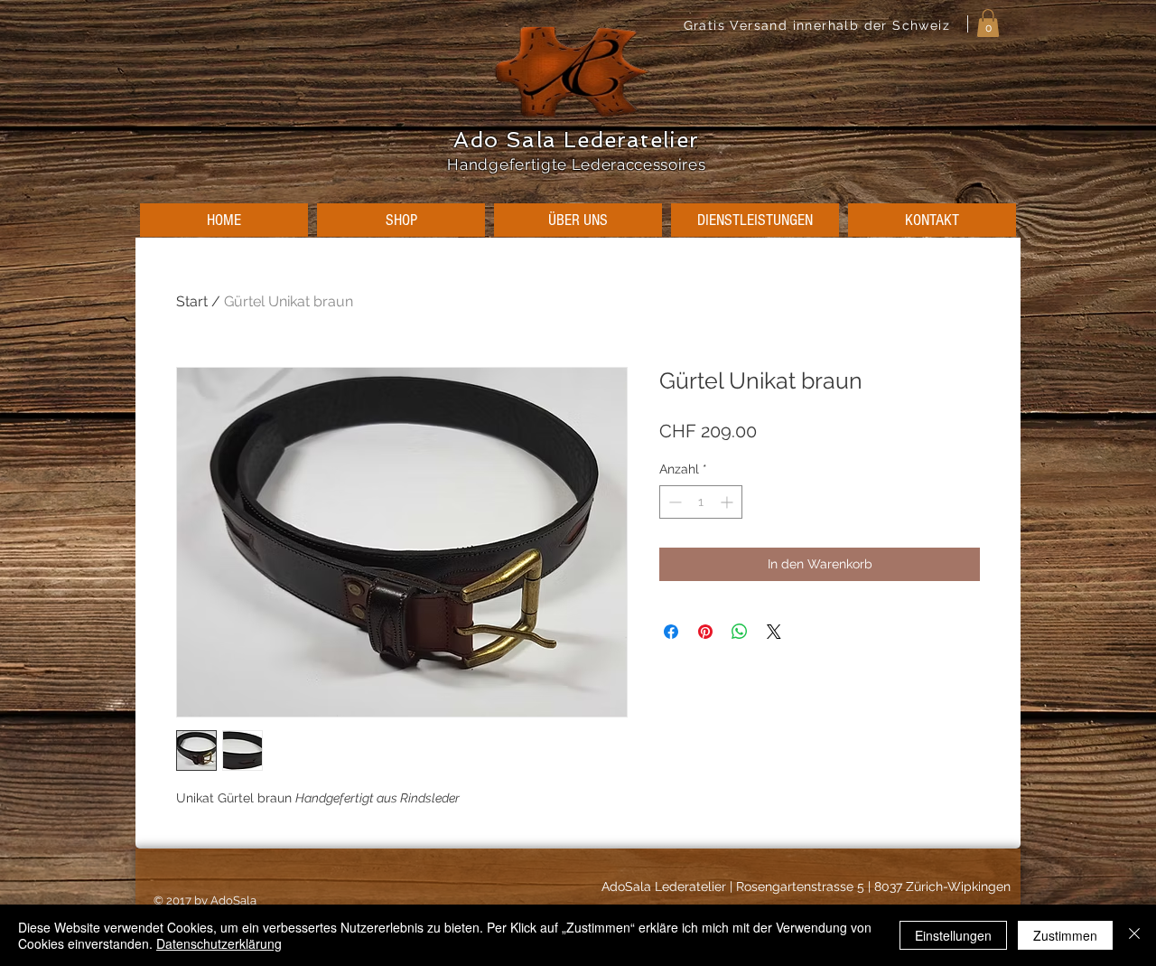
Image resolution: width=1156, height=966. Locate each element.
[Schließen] (1134, 935)
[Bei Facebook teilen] (671, 631)
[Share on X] (774, 631)
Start (192, 301)
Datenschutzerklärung (219, 943)
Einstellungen (953, 935)
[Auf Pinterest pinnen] (705, 631)
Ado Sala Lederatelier (576, 140)
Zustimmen (1065, 935)
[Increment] (728, 502)
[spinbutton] (701, 502)
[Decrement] (673, 502)
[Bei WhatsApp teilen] (739, 631)
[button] (988, 23)
